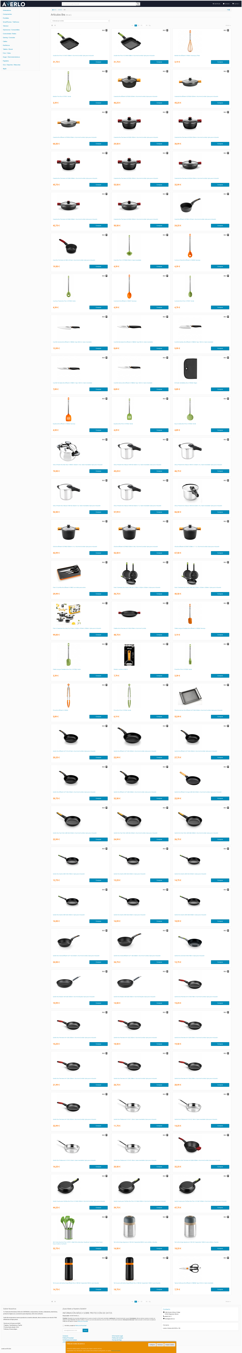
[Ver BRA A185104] (202, 491)
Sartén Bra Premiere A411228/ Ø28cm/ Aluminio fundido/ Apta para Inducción (135, 1078)
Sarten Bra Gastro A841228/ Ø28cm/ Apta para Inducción (190, 915)
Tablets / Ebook (8, 49)
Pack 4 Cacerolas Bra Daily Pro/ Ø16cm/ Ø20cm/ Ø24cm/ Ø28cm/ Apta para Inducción (77, 628)
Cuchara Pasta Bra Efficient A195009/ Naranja (187, 260)
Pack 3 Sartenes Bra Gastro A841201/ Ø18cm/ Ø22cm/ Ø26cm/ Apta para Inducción (137, 587)
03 (141, 25)
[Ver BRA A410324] (202, 123)
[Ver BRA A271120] (80, 941)
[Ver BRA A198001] (80, 368)
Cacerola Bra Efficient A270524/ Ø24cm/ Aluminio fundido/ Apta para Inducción (196, 96)
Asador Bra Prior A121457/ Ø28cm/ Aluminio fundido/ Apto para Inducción (73, 55)
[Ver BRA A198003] (202, 327)
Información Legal (117, 1336)
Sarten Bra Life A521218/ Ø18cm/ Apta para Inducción (189, 955)
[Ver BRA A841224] (80, 900)
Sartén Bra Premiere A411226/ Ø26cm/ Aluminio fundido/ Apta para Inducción (74, 1078)
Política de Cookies (115, 1350)
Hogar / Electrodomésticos (11, 57)
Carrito (236, 3)
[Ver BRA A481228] (202, 818)
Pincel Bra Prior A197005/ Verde (183, 669)
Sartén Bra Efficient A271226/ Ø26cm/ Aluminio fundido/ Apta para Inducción (74, 792)
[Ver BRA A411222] (141, 1023)
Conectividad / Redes (9, 34)
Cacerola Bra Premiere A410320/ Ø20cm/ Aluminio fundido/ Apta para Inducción (136, 137)
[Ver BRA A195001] (202, 41)
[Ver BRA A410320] (141, 123)
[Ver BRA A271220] (141, 737)
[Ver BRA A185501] (80, 450)
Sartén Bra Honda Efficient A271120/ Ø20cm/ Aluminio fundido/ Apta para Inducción (76, 955)
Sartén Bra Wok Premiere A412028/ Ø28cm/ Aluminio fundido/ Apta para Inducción (197, 1160)
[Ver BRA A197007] (202, 286)
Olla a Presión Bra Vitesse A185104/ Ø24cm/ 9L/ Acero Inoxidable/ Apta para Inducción (198, 505)
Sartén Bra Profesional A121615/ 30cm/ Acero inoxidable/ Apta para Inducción (135, 1160)
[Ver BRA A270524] (202, 82)
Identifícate (217, 3)
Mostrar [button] (228, 25)
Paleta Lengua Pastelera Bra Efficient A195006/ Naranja (190, 628)
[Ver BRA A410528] (80, 205)
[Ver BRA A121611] (141, 1105)
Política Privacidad (68, 1338)
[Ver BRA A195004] (80, 696)
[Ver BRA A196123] (202, 1228)
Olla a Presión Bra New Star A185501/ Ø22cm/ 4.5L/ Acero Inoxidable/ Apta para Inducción (78, 464)
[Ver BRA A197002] (141, 409)
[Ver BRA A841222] (202, 859)
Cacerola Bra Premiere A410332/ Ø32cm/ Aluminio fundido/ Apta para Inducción (136, 178)
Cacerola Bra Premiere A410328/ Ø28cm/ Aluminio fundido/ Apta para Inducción (75, 178)
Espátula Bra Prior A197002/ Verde (123, 423)
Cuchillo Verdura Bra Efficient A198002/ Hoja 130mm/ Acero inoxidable (133, 383)
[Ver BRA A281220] (202, 777)
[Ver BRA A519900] (80, 614)
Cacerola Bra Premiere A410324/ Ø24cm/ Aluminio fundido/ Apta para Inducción (197, 137)
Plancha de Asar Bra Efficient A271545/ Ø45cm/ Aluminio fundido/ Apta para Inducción (199, 710)
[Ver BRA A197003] (202, 409)
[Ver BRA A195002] (80, 409)
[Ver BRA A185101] (202, 450)
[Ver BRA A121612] (202, 1105)
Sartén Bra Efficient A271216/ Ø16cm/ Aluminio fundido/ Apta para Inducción (74, 751)
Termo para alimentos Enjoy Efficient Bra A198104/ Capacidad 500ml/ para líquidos (76, 1283)
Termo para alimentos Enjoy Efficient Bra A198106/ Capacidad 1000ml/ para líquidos (137, 1283)
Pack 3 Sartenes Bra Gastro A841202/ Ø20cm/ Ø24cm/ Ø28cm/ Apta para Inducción (198, 587)
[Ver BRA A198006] (80, 327)
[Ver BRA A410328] (80, 164)
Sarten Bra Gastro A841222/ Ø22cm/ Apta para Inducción (190, 874)
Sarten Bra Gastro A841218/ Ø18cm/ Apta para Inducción (69, 874)
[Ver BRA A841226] (141, 900)
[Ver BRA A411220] (80, 1023)
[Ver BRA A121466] (141, 1187)
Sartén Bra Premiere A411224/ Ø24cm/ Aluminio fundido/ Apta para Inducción (196, 1037)
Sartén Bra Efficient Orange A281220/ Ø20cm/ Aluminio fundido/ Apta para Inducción (198, 792)
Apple (4, 69)
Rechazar (160, 1344)
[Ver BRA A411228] (141, 1064)
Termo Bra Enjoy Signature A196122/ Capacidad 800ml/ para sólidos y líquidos (135, 1242)
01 (135, 25)
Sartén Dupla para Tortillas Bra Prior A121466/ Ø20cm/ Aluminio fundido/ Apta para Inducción (140, 1201)
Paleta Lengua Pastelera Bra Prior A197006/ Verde (66, 669)
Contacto (227, 3)
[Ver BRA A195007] (141, 286)
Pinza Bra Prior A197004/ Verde (122, 710)
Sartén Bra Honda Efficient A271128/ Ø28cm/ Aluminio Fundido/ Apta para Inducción (137, 955)
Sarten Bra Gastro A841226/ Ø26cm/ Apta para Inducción (129, 915)
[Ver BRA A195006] (202, 614)
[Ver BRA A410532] (141, 205)
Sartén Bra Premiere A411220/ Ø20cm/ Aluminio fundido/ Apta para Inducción (74, 1037)
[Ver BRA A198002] (141, 368)
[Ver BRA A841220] (141, 859)
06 (146, 25)
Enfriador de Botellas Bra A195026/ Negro (186, 383)
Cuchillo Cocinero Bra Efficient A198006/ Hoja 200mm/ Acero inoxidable (72, 342)
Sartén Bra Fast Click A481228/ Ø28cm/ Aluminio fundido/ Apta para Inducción (196, 833)
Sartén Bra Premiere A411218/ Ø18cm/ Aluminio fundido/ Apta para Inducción (196, 996)
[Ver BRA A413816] (80, 246)
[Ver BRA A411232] (80, 1105)
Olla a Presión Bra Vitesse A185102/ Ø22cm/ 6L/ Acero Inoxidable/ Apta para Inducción (76, 505)
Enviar (85, 1330)
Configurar (152, 1344)
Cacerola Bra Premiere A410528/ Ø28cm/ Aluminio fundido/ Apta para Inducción (75, 219)
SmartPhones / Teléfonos (11, 22)
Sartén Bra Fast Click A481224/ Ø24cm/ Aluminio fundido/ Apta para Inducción (75, 833)
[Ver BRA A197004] (141, 696)
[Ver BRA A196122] (141, 1228)
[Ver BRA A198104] (80, 1269)
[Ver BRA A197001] (80, 82)
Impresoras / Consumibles (11, 30)
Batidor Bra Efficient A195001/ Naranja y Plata (187, 55)
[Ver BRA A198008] (202, 1269)
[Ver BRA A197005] (202, 655)
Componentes (7, 14)
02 (138, 25)
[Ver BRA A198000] (141, 327)
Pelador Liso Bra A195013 (121, 669)
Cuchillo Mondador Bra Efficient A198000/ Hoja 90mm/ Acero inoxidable (133, 342)
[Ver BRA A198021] (80, 573)
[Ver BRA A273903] (80, 532)
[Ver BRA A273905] (141, 532)
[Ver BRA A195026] (202, 368)
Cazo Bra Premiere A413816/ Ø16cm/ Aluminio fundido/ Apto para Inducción (74, 260)
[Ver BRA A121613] (80, 1146)
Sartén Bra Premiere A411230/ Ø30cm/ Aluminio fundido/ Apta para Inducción (196, 1078)
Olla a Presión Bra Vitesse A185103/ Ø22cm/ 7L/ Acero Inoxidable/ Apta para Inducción (137, 505)
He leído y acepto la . (76, 1325)
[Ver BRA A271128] (141, 941)
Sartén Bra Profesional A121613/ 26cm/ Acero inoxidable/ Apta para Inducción (74, 1160)
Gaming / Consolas (9, 37)
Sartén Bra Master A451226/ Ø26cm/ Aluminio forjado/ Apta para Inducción (134, 996)
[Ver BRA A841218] (80, 859)
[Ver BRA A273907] (202, 532)
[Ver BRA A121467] (202, 1187)
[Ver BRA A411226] (80, 1064)
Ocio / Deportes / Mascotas (11, 65)
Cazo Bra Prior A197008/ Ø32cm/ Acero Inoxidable (127, 260)
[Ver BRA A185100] (141, 450)
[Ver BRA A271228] (141, 777)
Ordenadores (7, 10)
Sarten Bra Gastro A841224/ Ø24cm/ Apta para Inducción (69, 915)
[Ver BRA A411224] (202, 1023)
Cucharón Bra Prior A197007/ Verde (184, 301)
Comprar (98, 62)
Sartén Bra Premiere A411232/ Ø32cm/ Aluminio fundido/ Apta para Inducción (74, 1119)
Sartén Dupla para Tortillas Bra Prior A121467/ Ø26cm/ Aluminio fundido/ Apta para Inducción (201, 1201)
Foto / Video (7, 53)
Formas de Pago (117, 1340)
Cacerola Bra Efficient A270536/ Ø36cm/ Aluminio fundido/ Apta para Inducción (75, 137)
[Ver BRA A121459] (141, 41)
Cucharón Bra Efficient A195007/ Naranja (125, 301)
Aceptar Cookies (169, 1344)
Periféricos (6, 45)
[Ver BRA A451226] (141, 982)
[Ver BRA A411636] (141, 614)
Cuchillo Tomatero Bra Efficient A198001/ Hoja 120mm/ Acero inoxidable (72, 383)
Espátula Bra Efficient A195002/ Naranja (64, 423)
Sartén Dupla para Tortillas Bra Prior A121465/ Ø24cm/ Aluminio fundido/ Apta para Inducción (79, 1201)
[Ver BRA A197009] (80, 286)
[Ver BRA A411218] (202, 982)
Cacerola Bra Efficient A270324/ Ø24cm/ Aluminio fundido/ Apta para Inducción (135, 96)
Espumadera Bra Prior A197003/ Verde (185, 423)
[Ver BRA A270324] (141, 82)
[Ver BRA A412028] (202, 1146)
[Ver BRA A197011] (80, 1228)
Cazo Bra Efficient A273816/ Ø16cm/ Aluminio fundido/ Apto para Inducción (195, 219)
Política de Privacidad (83, 1321)
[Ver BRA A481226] (141, 818)
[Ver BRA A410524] (202, 164)
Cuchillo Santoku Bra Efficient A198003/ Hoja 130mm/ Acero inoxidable (194, 342)
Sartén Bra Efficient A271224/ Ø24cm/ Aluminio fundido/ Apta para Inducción (196, 751)
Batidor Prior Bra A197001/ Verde (62, 96)
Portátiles (6, 18)
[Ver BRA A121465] (80, 1187)
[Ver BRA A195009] (202, 246)
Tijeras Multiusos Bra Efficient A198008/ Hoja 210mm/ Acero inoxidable (194, 1283)
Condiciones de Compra (70, 1340)
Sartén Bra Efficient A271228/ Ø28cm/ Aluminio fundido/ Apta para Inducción (135, 792)
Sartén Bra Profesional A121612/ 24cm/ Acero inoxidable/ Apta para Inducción (196, 1119)
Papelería (6, 61)
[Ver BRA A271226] (80, 777)
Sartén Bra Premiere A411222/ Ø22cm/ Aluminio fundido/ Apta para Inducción (135, 1037)
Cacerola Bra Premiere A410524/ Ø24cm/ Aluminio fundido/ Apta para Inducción (197, 178)
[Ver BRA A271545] (202, 696)
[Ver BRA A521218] (202, 941)
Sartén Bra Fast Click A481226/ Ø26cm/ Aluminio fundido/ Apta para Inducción (135, 833)
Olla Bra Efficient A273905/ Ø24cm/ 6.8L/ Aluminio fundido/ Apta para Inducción (136, 546)
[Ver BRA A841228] (202, 900)
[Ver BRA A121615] (141, 1146)
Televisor (6, 26)
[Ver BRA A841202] (202, 573)
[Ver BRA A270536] (80, 123)
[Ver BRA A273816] (202, 205)
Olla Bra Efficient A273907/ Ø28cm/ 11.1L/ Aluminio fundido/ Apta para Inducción (197, 546)
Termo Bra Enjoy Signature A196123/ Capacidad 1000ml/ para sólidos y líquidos (197, 1242)
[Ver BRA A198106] (141, 1269)
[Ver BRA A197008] (141, 246)
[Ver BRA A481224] (80, 818)
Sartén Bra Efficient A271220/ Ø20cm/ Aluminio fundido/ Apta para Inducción (135, 751)
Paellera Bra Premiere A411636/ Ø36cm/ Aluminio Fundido (130, 628)
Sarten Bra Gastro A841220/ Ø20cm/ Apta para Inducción (129, 874)
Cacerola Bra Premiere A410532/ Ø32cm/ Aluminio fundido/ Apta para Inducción (136, 219)
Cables (5, 41)
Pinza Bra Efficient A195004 (60, 710)
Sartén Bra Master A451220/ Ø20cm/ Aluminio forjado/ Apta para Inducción (74, 996)
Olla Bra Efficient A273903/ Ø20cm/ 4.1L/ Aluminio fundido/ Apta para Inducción (75, 546)
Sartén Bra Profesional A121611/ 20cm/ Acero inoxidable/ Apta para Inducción (135, 1119)
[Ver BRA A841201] (141, 573)
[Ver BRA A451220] (80, 982)
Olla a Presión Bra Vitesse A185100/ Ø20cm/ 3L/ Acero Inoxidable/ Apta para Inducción (137, 464)
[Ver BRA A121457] (80, 41)
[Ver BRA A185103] (141, 491)
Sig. (150, 25)
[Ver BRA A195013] (141, 655)
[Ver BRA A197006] (80, 655)
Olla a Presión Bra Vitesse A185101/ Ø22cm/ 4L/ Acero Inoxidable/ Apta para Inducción (198, 464)
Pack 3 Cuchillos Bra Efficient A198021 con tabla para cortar (69, 587)
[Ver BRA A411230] (202, 1064)
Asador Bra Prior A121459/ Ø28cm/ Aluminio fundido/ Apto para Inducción (134, 55)
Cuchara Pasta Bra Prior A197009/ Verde (64, 301)
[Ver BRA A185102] (80, 491)
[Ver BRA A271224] (202, 737)
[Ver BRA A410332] (141, 164)
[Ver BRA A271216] (80, 737)
